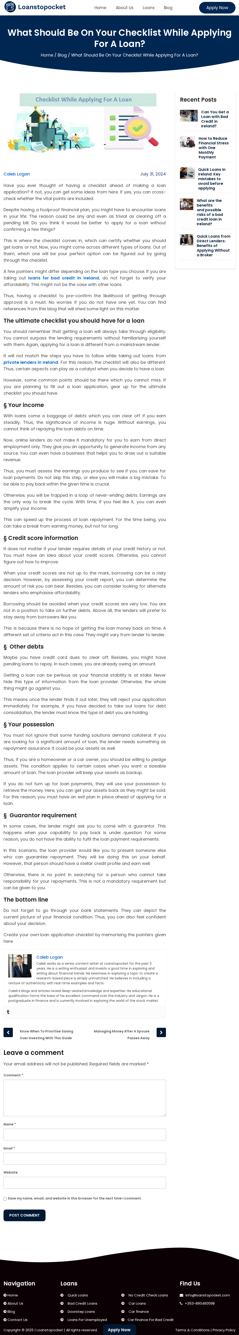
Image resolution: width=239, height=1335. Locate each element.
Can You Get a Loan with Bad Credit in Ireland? (215, 119)
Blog (168, 8)
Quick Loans (77, 1295)
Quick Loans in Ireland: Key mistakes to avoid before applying (211, 179)
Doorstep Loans (80, 1311)
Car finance (138, 1311)
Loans (149, 8)
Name (10, 1124)
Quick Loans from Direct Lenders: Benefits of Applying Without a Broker (213, 245)
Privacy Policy (224, 1330)
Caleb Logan (17, 174)
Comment (13, 1075)
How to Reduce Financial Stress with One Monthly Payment (214, 148)
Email (9, 1148)
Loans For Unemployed (86, 1319)
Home (100, 8)
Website (11, 1172)
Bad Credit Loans (81, 1303)
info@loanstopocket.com (208, 1295)
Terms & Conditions (192, 1330)
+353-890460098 (200, 1303)
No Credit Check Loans (147, 1295)
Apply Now (217, 8)
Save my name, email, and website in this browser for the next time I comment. (75, 1198)
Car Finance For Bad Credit (150, 1319)
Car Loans (136, 1303)
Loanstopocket (50, 1330)
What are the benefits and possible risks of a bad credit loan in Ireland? (210, 212)
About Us (125, 8)
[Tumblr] (8, 1012)
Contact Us (17, 1319)
